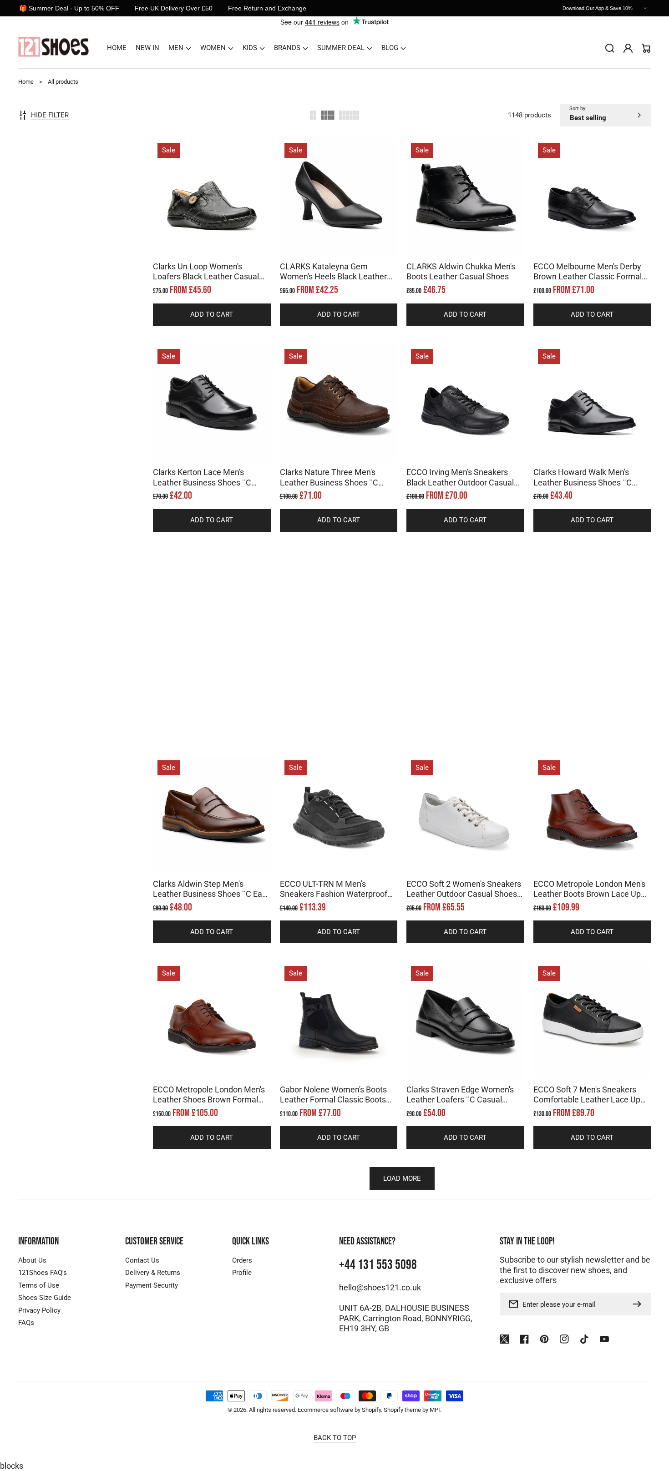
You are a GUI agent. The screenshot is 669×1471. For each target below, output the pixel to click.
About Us (32, 1260)
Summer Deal (341, 48)
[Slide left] (202, 240)
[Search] (610, 48)
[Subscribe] (639, 1304)
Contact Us (142, 1260)
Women (213, 48)
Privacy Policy (39, 1310)
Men (175, 48)
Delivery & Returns (152, 1273)
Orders (242, 1260)
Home (26, 81)
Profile (242, 1273)
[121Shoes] (53, 48)
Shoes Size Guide (44, 1298)
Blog (389, 48)
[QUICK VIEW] (211, 220)
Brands (287, 48)
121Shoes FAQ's (42, 1273)
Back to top (335, 1438)
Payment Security (151, 1285)
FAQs (26, 1323)
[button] (180, 48)
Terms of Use (38, 1285)
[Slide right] (221, 240)
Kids (250, 48)
